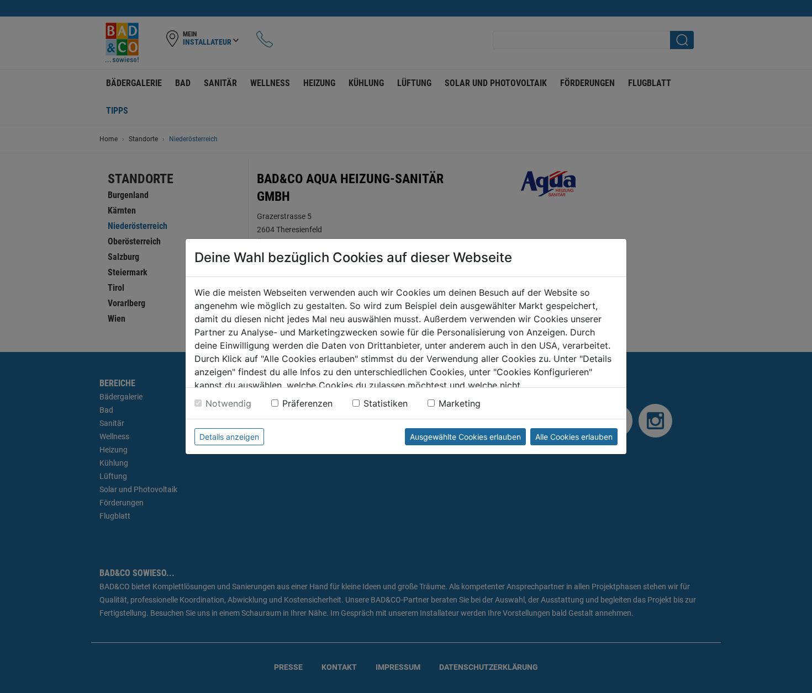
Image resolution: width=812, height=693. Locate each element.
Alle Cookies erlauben (574, 436)
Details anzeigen (229, 436)
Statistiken (385, 403)
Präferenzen (307, 403)
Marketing (460, 403)
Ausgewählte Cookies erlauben (465, 436)
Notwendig (228, 403)
